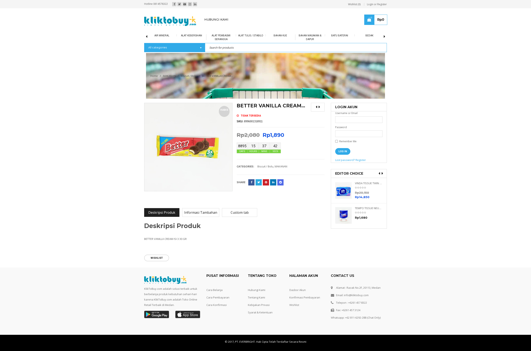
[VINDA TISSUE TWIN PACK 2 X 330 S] (345, 190)
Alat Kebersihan (191, 35)
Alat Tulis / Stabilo (250, 35)
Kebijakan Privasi (259, 305)
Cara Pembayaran (217, 297)
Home (154, 76)
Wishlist (294, 305)
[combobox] (174, 47)
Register (361, 160)
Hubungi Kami (256, 290)
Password (341, 127)
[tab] (161, 212)
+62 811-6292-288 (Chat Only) (363, 317)
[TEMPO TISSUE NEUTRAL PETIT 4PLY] (345, 215)
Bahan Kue (280, 35)
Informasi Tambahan (200, 212)
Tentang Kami (256, 297)
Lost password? (345, 160)
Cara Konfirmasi (216, 305)
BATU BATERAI (339, 35)
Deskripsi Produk (161, 212)
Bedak (369, 35)
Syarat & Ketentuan (260, 312)
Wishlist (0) (354, 4)
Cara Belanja (214, 290)
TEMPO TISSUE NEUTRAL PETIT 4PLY (368, 208)
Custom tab (240, 212)
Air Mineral (161, 35)
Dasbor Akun (297, 290)
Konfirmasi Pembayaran (304, 297)
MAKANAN (169, 76)
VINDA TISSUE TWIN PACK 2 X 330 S (368, 183)
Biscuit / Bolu (189, 76)
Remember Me (348, 141)
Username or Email (346, 113)
